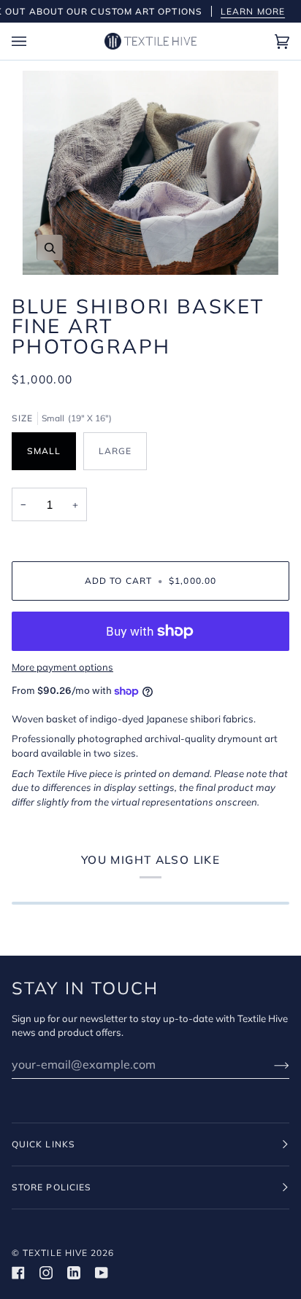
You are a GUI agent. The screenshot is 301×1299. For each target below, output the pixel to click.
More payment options (62, 667)
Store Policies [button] (51, 1187)
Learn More (253, 11)
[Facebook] (18, 1272)
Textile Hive (55, 1252)
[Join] (270, 1064)
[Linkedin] (73, 1272)
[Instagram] (46, 1272)
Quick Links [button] (43, 1144)
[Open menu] (34, 41)
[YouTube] (101, 1272)
